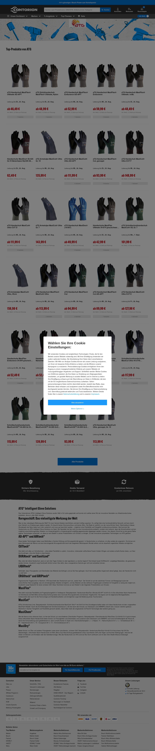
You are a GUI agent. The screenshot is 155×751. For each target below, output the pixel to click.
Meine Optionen (77, 408)
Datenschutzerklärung (71, 394)
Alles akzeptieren (77, 402)
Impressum (95, 394)
